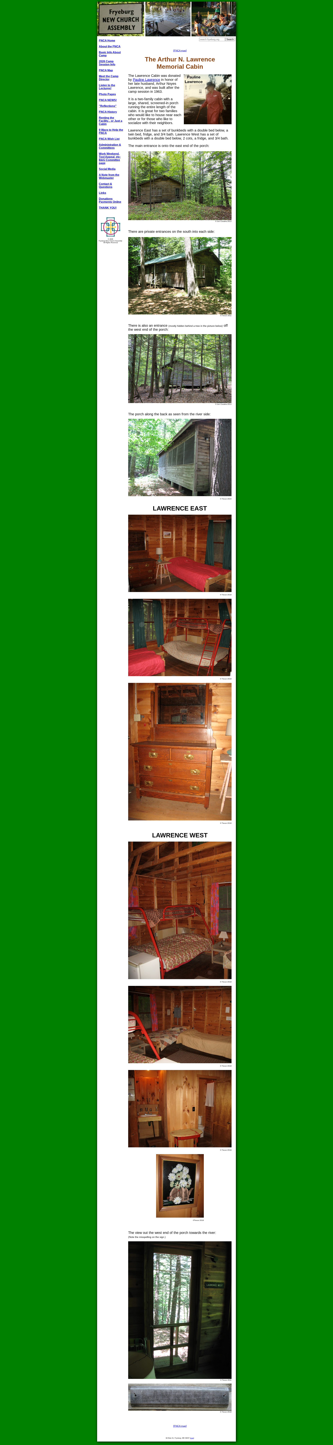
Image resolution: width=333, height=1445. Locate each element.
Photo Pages (107, 94)
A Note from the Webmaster (109, 176)
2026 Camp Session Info (107, 63)
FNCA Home (107, 40)
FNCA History (108, 111)
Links (102, 192)
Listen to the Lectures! (107, 87)
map (192, 1438)
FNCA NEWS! (108, 100)
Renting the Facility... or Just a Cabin (110, 120)
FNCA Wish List (109, 138)
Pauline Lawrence (146, 80)
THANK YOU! (108, 207)
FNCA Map (106, 70)
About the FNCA (110, 46)
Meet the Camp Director (108, 78)
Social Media (107, 169)
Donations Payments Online (110, 200)
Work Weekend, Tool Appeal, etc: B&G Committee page (110, 158)
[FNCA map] (180, 50)
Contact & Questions (105, 185)
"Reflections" (108, 106)
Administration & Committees (110, 146)
